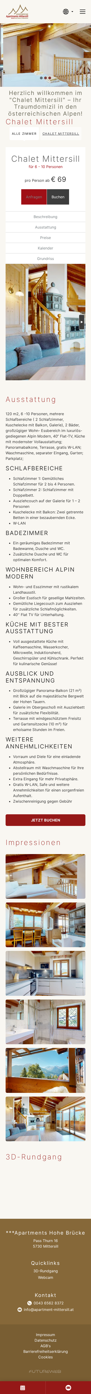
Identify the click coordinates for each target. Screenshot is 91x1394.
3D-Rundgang (45, 1271)
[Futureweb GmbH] (45, 1371)
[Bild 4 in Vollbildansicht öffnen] (45, 1022)
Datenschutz (46, 1340)
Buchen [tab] (58, 197)
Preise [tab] (45, 237)
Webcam (45, 1277)
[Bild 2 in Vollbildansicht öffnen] (45, 924)
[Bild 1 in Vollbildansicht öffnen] (45, 876)
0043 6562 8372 (49, 1303)
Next (81, 322)
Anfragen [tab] (34, 197)
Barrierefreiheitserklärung (45, 1351)
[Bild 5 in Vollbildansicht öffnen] (45, 1070)
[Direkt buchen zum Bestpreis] (23, 1387)
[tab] (41, 78)
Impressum (45, 1334)
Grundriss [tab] (45, 258)
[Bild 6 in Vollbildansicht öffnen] (45, 1119)
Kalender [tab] (45, 248)
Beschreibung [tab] (45, 216)
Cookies (45, 1357)
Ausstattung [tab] (45, 227)
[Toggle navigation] (82, 11)
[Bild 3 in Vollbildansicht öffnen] (45, 973)
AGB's (45, 1345)
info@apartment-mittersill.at (49, 1309)
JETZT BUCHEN (45, 820)
